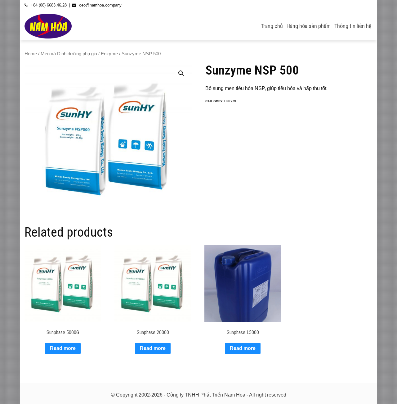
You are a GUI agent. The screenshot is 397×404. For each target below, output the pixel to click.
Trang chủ (272, 26)
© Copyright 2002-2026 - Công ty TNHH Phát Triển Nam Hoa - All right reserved (198, 394)
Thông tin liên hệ (352, 26)
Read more (63, 348)
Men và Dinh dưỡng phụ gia (69, 53)
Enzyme (109, 53)
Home (31, 53)
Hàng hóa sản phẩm (309, 26)
